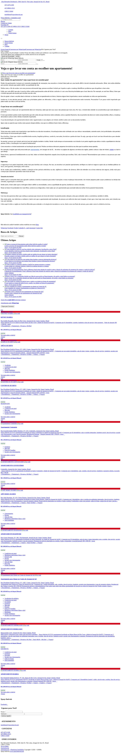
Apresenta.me (5, 748)
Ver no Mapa (5, 746)
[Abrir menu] (1, 38)
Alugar (3, 337)
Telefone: (3, 714)
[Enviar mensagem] (44, 60)
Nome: (3, 712)
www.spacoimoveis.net (17, 751)
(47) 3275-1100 (9, 5)
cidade (112, 149)
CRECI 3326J (9, 11)
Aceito (17, 56)
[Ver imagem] (18, 73)
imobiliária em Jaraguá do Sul (22, 214)
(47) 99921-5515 (10, 8)
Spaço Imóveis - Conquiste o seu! (11, 18)
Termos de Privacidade (8, 56)
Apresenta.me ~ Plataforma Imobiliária (12, 749)
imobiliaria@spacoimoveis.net (13, 14)
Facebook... (4, 704)
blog (37, 224)
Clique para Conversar (8, 306)
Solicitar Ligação (6, 716)
